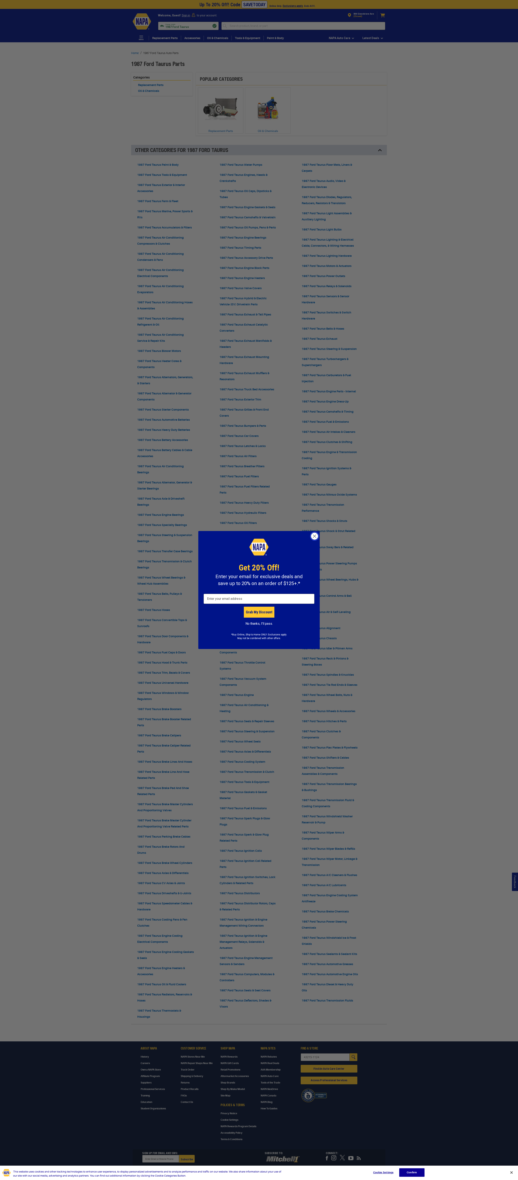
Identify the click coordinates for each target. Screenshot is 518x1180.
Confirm (412, 1172)
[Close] (511, 1172)
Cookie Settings (383, 1172)
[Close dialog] (314, 536)
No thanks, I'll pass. (259, 624)
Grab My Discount (259, 612)
